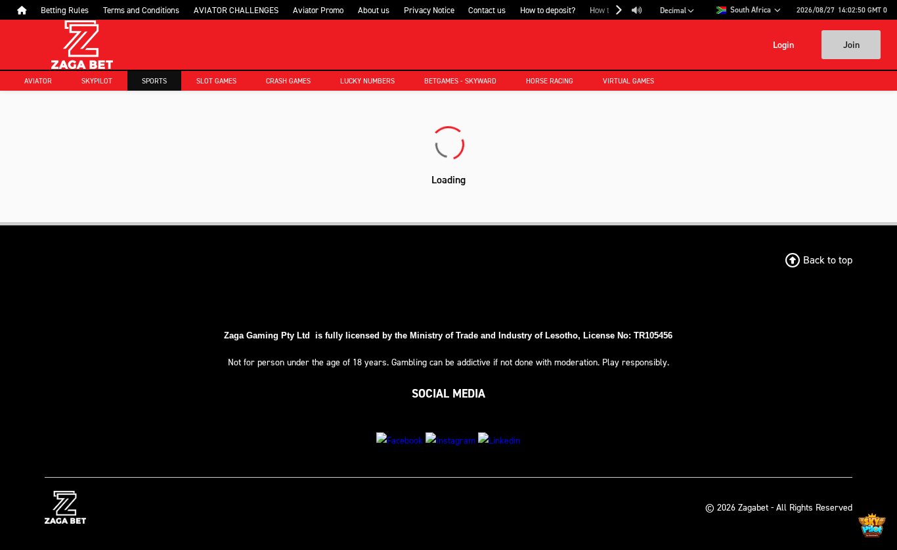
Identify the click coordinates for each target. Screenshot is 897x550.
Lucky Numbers (367, 80)
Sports (154, 80)
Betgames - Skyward (460, 80)
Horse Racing (549, 80)
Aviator (38, 80)
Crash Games (288, 80)
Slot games (216, 80)
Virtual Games (628, 80)
